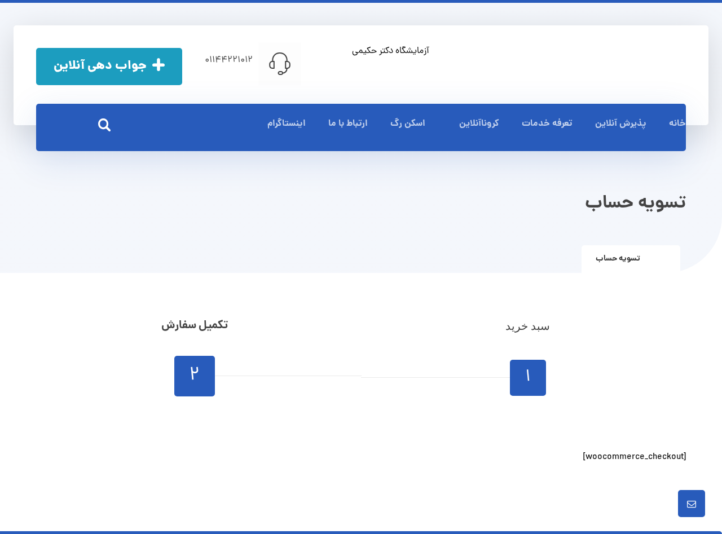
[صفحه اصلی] (663, 259)
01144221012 (229, 60)
